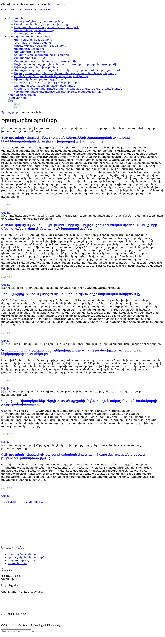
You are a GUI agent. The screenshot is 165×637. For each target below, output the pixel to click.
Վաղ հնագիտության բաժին (33, 39)
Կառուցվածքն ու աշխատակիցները (38, 21)
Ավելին (5, 212)
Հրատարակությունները (30, 33)
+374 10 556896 (24, 9)
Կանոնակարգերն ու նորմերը (34, 30)
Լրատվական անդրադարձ (26, 557)
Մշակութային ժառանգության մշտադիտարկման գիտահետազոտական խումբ (68, 88)
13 (23, 502)
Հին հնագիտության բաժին (32, 42)
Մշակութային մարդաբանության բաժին (41, 55)
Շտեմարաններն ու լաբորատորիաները (41, 24)
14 (26, 502)
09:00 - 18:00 (8, 9)
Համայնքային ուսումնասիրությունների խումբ (45, 82)
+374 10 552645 (41, 9)
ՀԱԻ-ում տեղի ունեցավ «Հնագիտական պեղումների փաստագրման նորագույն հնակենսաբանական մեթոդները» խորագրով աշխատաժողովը (65, 139)
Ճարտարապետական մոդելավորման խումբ (44, 85)
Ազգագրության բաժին (29, 52)
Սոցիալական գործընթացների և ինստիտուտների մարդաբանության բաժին (66, 64)
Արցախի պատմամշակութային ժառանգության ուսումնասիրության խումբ (65, 73)
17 (33, 502)
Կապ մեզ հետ (17, 98)
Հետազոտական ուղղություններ (30, 36)
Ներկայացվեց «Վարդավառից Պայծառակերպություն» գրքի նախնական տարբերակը (70, 294)
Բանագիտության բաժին (31, 58)
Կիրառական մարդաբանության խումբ (40, 79)
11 (17, 502)
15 (28, 502)
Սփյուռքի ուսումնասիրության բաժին (39, 67)
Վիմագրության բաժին (29, 48)
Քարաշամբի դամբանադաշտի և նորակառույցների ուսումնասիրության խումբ (67, 70)
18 (36, 502)
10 (15, 502)
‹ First (4, 502)
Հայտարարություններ (23, 560)
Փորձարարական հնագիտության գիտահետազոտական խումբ (57, 91)
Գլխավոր (7, 112)
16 (31, 502)
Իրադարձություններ (22, 94)
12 (20, 502)
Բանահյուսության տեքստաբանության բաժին (45, 61)
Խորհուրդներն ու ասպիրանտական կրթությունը (47, 27)
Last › (42, 502)
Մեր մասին (15, 18)
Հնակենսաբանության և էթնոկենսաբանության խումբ (51, 76)
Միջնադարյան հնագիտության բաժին (40, 45)
